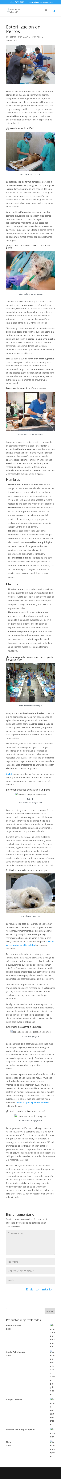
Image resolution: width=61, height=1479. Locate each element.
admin (13, 36)
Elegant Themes (30, 1471)
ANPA (9, 774)
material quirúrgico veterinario (32, 1102)
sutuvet (36, 36)
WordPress (32, 1474)
